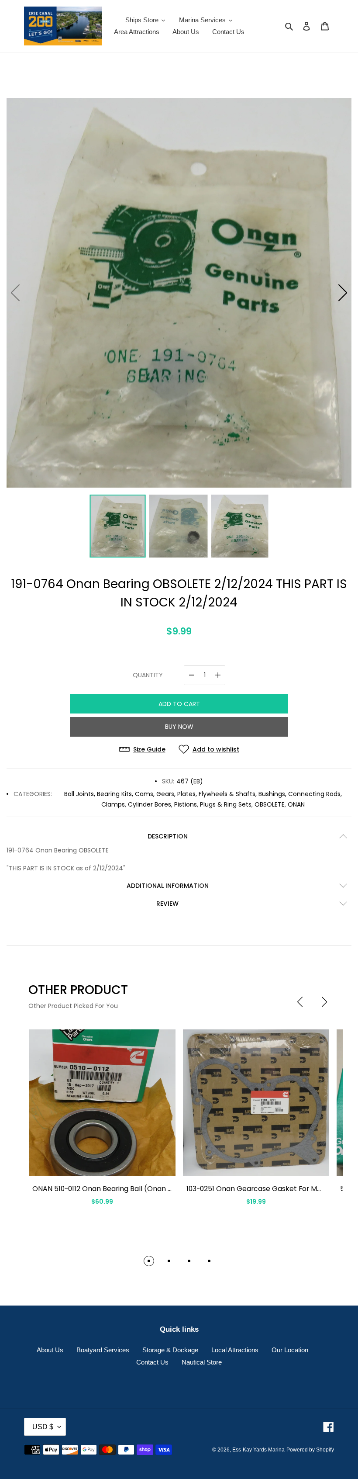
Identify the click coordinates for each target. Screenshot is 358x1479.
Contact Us (152, 1362)
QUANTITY (148, 675)
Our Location (290, 1350)
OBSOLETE (270, 804)
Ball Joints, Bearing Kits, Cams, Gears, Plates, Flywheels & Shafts (159, 794)
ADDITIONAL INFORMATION (168, 885)
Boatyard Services (102, 1350)
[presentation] (300, 1002)
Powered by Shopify (310, 1450)
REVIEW (167, 903)
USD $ (42, 1427)
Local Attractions (234, 1350)
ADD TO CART (179, 704)
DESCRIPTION (168, 836)
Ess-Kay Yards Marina (258, 1450)
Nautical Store (202, 1362)
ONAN (296, 804)
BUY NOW (179, 726)
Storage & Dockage (170, 1350)
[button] (342, 292)
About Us (50, 1350)
